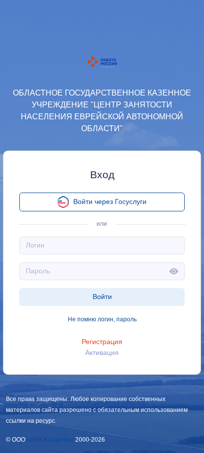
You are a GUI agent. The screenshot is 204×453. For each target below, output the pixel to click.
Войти (102, 297)
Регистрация (102, 342)
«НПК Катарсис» (50, 439)
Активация (102, 352)
